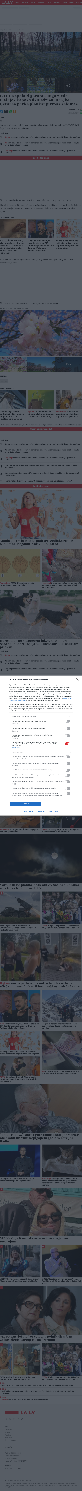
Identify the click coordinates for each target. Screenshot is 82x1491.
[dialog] (41, 745)
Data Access (41, 811)
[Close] (78, 680)
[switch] (67, 721)
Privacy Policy (53, 811)
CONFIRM (26, 804)
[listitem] (41, 716)
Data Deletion (29, 811)
